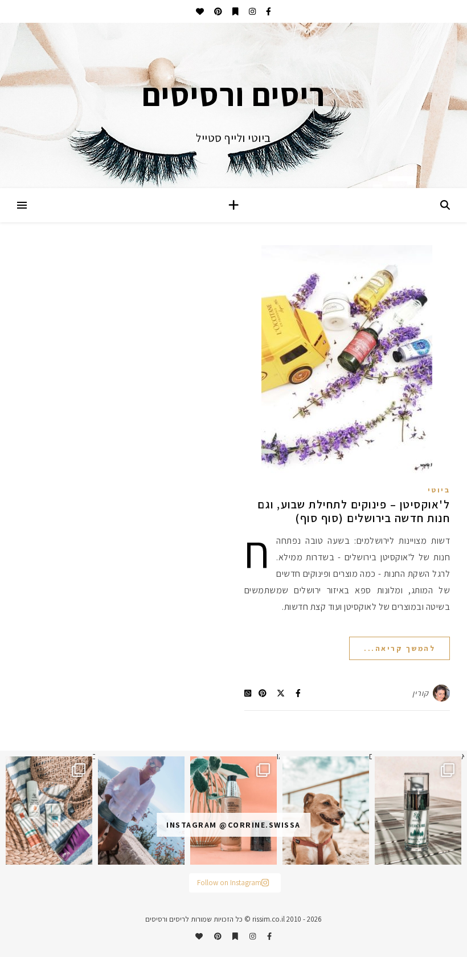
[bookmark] (235, 11)
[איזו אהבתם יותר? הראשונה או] (233, 810)
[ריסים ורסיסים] (233, 105)
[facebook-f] (267, 11)
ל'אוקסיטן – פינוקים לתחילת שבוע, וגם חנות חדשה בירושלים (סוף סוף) (353, 511)
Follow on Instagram (229, 882)
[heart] (200, 11)
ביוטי (439, 490)
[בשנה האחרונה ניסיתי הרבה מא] (418, 810)
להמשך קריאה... (399, 648)
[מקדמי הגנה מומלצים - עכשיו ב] (49, 810)
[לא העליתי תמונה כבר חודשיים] (325, 810)
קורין (420, 693)
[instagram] (251, 11)
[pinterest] (217, 11)
